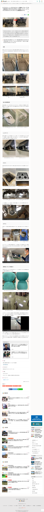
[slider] (15, 330)
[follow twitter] (23, 508)
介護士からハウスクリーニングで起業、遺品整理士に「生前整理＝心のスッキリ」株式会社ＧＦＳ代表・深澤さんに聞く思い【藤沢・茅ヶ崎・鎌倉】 (19, 345)
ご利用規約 (34, 505)
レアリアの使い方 (10, 505)
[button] (15, 212)
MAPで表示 (5, 364)
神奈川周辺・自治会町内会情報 (36, 445)
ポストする (15, 389)
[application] (15, 212)
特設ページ (33, 442)
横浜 (33, 478)
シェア (11, 389)
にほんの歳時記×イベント (35, 449)
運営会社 (24, 505)
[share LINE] (28, 15)
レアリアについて (5, 505)
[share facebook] (24, 15)
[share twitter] (26, 15)
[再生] (3, 219)
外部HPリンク (5, 379)
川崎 (33, 480)
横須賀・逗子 (34, 487)
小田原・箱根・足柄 (34, 489)
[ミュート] (26, 219)
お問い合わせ (20, 505)
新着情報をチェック (35, 440)
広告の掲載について (28, 505)
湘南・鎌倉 (33, 485)
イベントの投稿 (15, 505)
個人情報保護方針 (38, 505)
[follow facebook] (22, 508)
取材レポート (34, 447)
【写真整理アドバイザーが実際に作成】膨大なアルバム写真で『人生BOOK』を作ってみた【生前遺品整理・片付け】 (19, 353)
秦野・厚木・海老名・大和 (35, 483)
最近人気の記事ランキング (36, 451)
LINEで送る (20, 389)
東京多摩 (33, 491)
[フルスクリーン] (27, 219)
